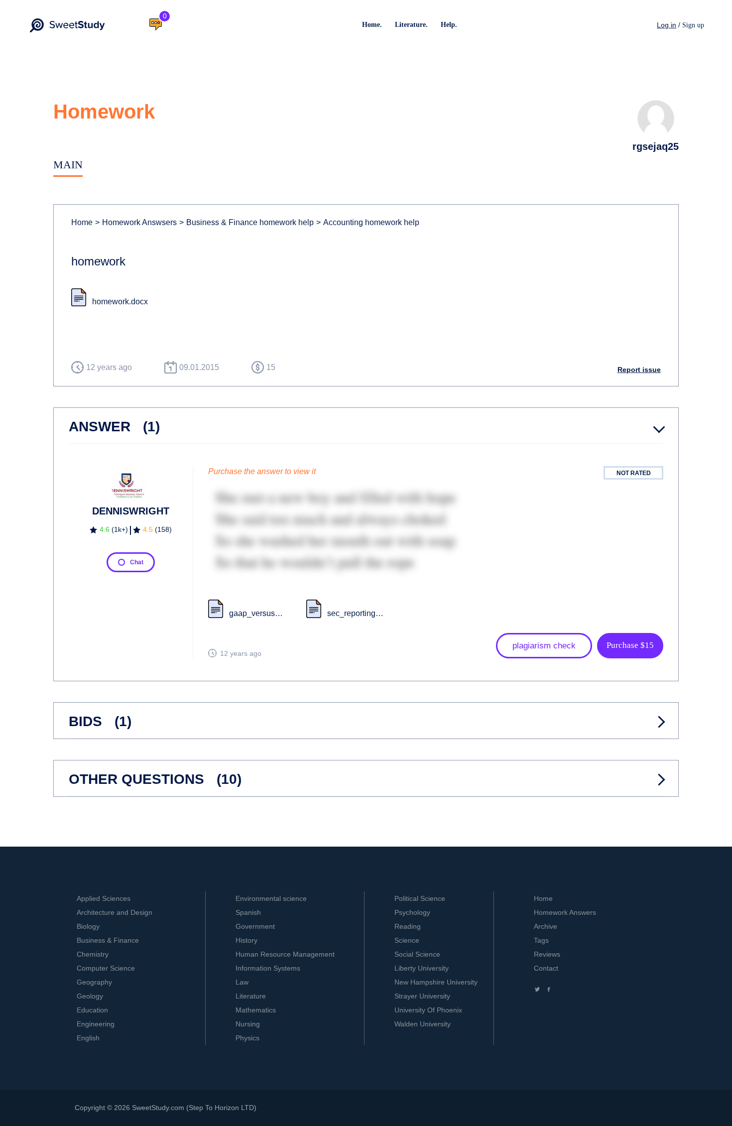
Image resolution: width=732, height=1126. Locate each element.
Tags (541, 940)
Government (255, 926)
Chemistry (93, 954)
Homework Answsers (136, 222)
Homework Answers (565, 912)
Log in (666, 25)
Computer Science (106, 968)
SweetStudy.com (158, 1108)
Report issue (639, 370)
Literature (251, 996)
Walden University (422, 1024)
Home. (372, 24)
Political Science (419, 898)
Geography (94, 982)
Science (406, 940)
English (88, 1038)
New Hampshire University (436, 982)
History (246, 940)
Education (92, 1010)
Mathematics (256, 1010)
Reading (407, 926)
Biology (88, 926)
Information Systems (268, 968)
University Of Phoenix (428, 1010)
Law (242, 982)
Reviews (547, 954)
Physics (247, 1038)
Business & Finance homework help (246, 222)
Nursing (248, 1024)
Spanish (248, 912)
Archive (545, 926)
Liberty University (421, 968)
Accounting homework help (367, 222)
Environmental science (271, 898)
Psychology (412, 912)
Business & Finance (108, 940)
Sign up (693, 25)
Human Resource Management (285, 954)
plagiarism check (544, 645)
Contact (546, 968)
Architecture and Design (114, 912)
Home (82, 222)
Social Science (417, 954)
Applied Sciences (103, 898)
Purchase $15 (630, 645)
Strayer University (422, 996)
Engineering (96, 1024)
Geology (90, 996)
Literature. (411, 24)
